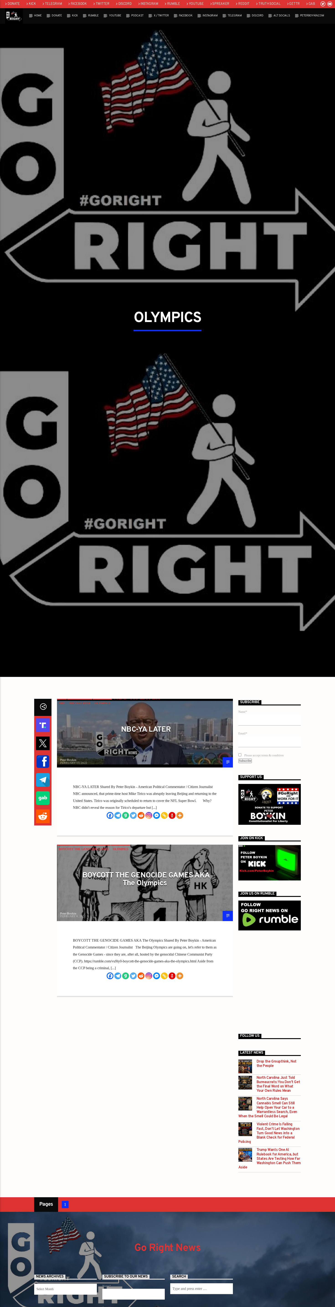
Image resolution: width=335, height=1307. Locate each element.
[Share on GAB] (43, 849)
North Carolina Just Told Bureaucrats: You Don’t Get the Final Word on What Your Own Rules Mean (278, 1135)
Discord (125, 4)
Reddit (244, 4)
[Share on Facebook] (43, 813)
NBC (62, 754)
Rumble (173, 4)
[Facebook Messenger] (156, 866)
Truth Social (269, 4)
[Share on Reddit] (43, 867)
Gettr (294, 4)
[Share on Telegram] (43, 831)
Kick (32, 4)
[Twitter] (133, 866)
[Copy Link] (164, 866)
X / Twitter (161, 16)
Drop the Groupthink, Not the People (276, 1115)
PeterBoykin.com (312, 16)
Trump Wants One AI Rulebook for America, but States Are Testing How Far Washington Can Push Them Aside (269, 1210)
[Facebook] (110, 866)
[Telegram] (117, 866)
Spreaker (220, 4)
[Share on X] (43, 794)
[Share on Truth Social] (43, 776)
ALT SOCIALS (281, 16)
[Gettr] (172, 866)
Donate (14, 4)
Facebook (79, 4)
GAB (312, 4)
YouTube (196, 4)
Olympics (102, 754)
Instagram (149, 4)
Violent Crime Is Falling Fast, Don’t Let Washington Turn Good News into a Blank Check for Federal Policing (269, 1184)
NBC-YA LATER (79, 754)
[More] (179, 866)
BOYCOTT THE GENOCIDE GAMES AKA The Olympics (146, 930)
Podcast (137, 16)
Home (38, 16)
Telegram (53, 4)
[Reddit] (141, 866)
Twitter (102, 4)
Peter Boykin (68, 810)
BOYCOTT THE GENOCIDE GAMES (84, 900)
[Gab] (125, 866)
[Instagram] (148, 866)
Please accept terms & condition (264, 806)
